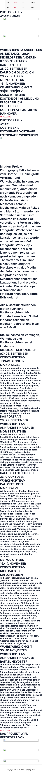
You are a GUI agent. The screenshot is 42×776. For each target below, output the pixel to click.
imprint (24, 5)
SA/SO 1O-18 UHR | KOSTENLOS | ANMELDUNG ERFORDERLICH (19, 98)
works (15, 5)
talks (8, 5)
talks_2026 (34, 5)
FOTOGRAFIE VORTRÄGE (17, 131)
